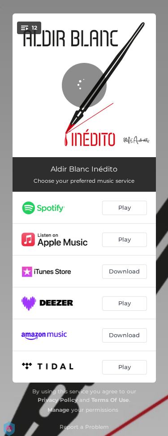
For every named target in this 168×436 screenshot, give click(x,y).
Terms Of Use (110, 399)
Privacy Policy (58, 399)
